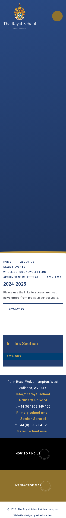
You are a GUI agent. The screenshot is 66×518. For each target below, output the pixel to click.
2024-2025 (54, 277)
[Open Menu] (57, 16)
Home (7, 261)
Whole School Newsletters (24, 271)
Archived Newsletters (20, 277)
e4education (44, 515)
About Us (27, 261)
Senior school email (33, 431)
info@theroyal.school (33, 394)
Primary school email (33, 412)
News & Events (14, 266)
